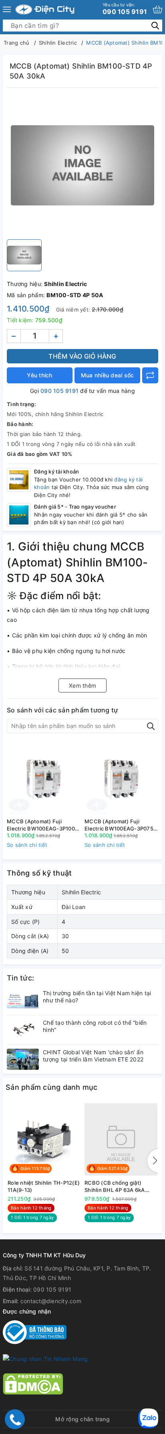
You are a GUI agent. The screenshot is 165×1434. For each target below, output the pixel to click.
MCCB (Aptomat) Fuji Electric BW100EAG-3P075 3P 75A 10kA (119, 825)
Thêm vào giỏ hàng (82, 356)
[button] (153, 1161)
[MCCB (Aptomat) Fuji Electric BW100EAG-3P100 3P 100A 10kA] (43, 778)
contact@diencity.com (50, 1301)
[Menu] (7, 9)
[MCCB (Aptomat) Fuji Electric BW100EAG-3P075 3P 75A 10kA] (121, 778)
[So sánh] (150, 375)
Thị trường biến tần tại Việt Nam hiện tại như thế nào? (97, 997)
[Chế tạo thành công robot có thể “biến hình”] (23, 1029)
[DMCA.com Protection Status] (33, 1383)
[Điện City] (45, 9)
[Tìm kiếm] (155, 25)
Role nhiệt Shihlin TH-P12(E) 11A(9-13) (44, 1186)
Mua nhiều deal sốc (107, 375)
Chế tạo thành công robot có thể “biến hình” (95, 1026)
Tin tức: (20, 978)
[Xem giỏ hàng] (157, 9)
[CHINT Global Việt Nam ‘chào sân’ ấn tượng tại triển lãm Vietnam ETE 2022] (23, 1059)
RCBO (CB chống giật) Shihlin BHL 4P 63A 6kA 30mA (115, 1186)
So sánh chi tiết (27, 845)
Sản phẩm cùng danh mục (52, 1087)
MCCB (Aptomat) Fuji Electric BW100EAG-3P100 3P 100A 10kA (41, 825)
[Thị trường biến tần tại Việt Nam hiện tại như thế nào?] (23, 1000)
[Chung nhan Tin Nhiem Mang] (45, 1358)
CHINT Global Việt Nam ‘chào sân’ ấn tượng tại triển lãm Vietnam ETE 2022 (93, 1056)
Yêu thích (39, 375)
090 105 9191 (125, 9)
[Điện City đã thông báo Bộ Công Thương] (34, 1331)
